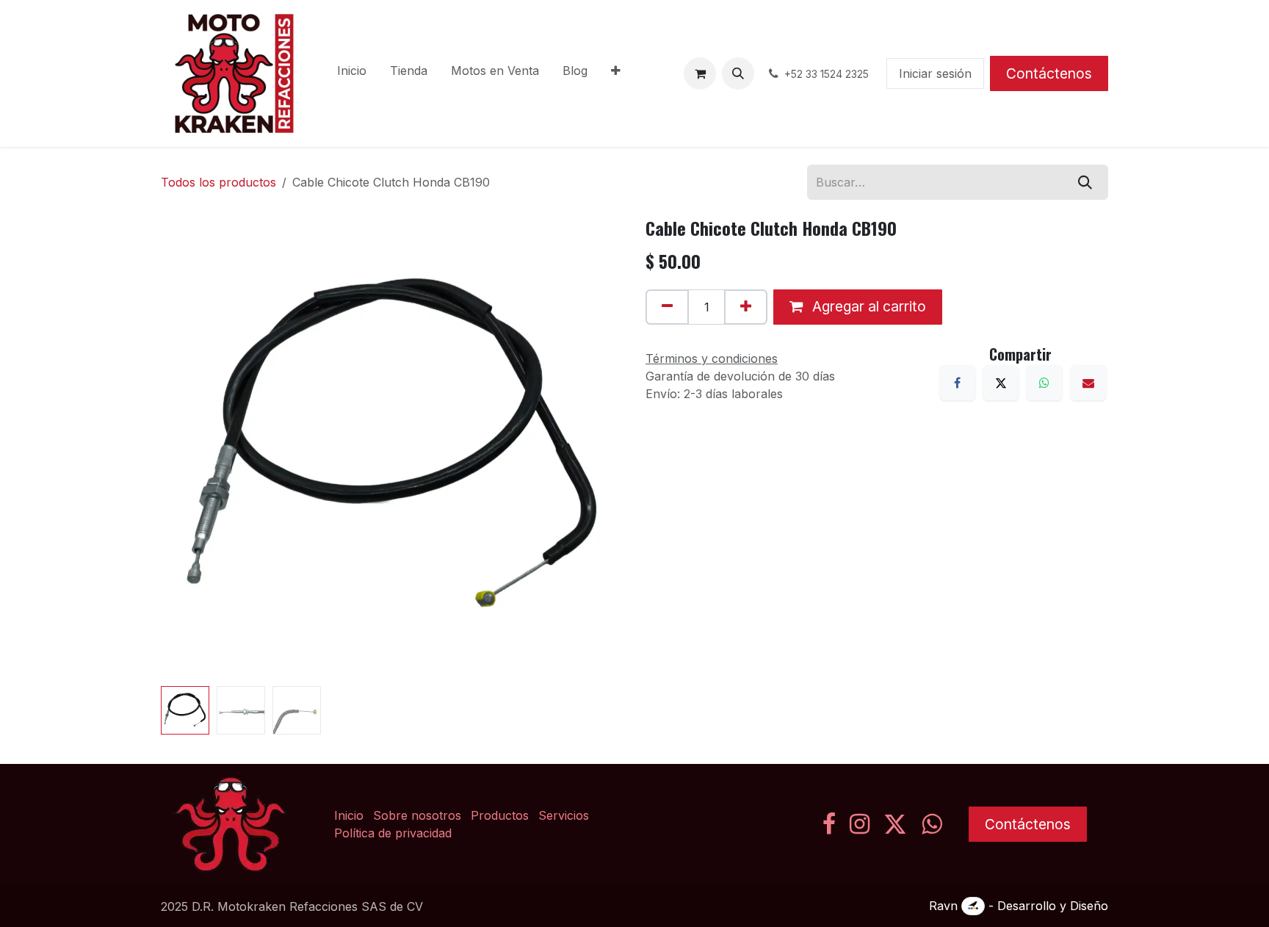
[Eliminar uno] (667, 307)
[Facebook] (957, 382)
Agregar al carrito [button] (867, 306)
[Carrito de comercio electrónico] (700, 73)
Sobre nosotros (417, 815)
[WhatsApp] (1044, 382)
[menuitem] (351, 73)
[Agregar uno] (745, 307)
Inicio (349, 815)
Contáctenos (1049, 73)
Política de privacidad (393, 833)
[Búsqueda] (1085, 182)
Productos (500, 815)
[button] (738, 73)
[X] (1001, 382)
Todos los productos (218, 182)
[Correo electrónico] (1088, 382)
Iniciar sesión (935, 73)
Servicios (563, 815)
